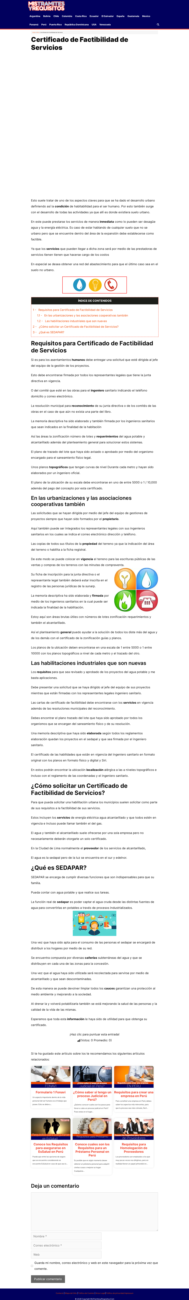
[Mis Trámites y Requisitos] (46, 6)
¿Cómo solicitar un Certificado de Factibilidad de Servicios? (76, 326)
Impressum (128, 1293)
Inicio (33, 32)
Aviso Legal (100, 1293)
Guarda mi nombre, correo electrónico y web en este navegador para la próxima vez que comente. (96, 1266)
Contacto (59, 1293)
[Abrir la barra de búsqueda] (158, 24)
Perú (43, 24)
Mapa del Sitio (71, 1293)
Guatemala (133, 16)
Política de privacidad (115, 1293)
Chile (56, 16)
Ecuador (94, 16)
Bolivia (46, 16)
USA (94, 24)
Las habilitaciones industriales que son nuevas (72, 321)
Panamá (34, 24)
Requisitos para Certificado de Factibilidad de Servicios (73, 310)
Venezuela (105, 24)
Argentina (35, 16)
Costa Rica (81, 16)
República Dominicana (77, 24)
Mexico (146, 16)
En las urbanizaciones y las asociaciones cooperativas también (82, 315)
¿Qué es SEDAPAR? (48, 332)
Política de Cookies (86, 1293)
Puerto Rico (55, 24)
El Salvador (108, 16)
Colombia (67, 16)
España (120, 16)
